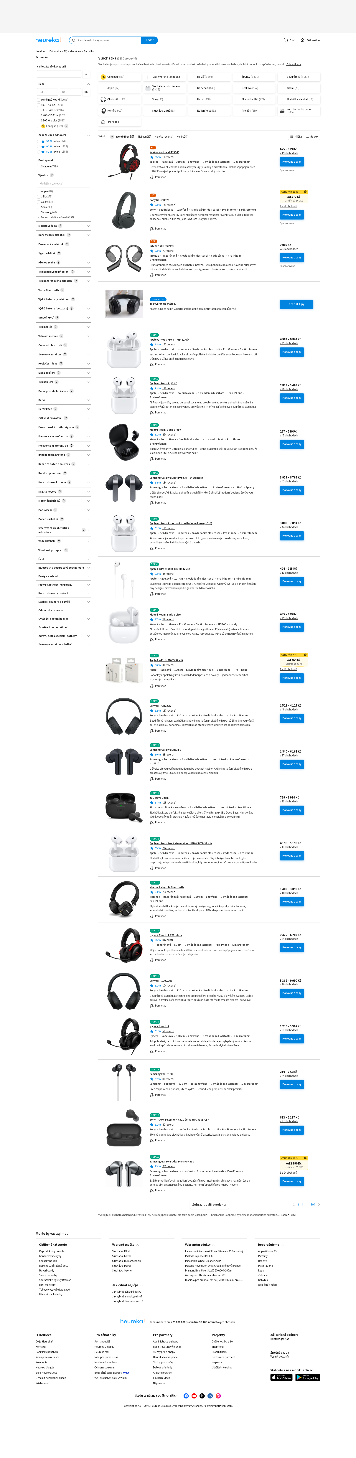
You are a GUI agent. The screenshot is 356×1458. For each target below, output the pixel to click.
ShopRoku (218, 1347)
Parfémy (263, 1256)
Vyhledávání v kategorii (51, 67)
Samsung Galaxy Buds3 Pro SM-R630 (172, 1162)
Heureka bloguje (45, 1368)
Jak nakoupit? (102, 1342)
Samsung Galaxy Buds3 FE (165, 750)
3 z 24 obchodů (288, 1173)
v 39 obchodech (289, 389)
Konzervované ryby (50, 1256)
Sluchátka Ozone (122, 1270)
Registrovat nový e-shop (167, 1347)
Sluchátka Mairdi (121, 1266)
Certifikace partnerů (223, 1357)
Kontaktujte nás (279, 1339)
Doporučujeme (268, 1245)
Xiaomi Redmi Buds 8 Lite (165, 615)
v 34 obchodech (289, 939)
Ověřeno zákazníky (222, 1342)
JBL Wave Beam (159, 798)
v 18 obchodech (289, 893)
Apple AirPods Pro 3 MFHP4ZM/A (169, 340)
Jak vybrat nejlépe (125, 1285)
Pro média (41, 1362)
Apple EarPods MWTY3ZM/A (166, 660)
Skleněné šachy (48, 1275)
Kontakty (41, 1347)
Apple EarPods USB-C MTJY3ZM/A (170, 569)
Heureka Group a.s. (161, 1406)
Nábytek (263, 1280)
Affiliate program (162, 1373)
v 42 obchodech (289, 482)
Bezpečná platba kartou (108, 1373)
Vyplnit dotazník (279, 1357)
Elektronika (55, 51)
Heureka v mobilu (104, 1347)
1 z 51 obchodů (288, 206)
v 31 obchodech (289, 1030)
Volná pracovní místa (47, 1357)
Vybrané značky (123, 1245)
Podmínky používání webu (218, 1406)
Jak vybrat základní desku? (127, 1292)
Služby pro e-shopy (164, 1352)
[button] (59, 74)
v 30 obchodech (289, 985)
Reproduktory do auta (52, 1251)
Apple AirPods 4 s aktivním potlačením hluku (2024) (181, 523)
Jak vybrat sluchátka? (163, 304)
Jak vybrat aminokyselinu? (127, 1297)
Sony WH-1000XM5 (161, 981)
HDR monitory (47, 1285)
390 (313, 1205)
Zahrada (263, 1275)
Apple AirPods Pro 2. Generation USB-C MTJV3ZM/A (181, 843)
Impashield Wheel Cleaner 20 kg (203, 1261)
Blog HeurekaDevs (46, 1373)
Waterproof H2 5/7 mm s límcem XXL (205, 1275)
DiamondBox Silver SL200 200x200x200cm (208, 1270)
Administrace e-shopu (165, 1342)
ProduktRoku (219, 1352)
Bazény (262, 1261)
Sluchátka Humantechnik (126, 1261)
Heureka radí (101, 1352)
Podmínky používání (47, 1352)
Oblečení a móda (267, 1285)
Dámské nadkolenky (50, 1295)
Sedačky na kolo (48, 1261)
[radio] (38, 141)
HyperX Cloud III (159, 1026)
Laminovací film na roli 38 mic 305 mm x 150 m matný (214, 1251)
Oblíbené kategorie (53, 1245)
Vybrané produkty (198, 1245)
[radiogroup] (63, 146)
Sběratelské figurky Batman (55, 1280)
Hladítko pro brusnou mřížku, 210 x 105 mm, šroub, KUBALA (214, 1280)
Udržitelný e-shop (222, 1368)
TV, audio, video (72, 51)
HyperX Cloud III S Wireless (166, 935)
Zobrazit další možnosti (54, 217)
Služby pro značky (163, 1362)
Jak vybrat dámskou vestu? (127, 1301)
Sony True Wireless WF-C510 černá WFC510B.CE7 (179, 1120)
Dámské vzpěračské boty (53, 1266)
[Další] (319, 1205)
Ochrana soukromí (104, 1368)
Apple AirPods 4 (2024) (163, 383)
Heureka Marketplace (165, 1357)
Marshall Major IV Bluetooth (167, 887)
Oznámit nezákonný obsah (51, 1378)
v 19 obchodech (289, 153)
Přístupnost (43, 1383)
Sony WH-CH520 (159, 200)
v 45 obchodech (289, 343)
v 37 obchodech (289, 756)
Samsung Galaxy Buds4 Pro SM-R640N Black (176, 478)
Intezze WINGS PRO (162, 246)
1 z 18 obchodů (288, 669)
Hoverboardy (46, 1270)
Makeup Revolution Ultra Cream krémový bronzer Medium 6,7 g (214, 1266)
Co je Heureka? (44, 1342)
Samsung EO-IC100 (161, 1074)
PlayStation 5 (265, 1266)
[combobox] (105, 40)
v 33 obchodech (289, 802)
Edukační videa (161, 1378)
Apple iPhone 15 (267, 1251)
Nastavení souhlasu (105, 1362)
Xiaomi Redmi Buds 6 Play (165, 430)
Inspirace (217, 1362)
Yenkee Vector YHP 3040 (164, 152)
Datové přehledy (162, 1368)
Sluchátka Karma (121, 1256)
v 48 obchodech (289, 710)
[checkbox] (38, 100)
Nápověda (159, 1383)
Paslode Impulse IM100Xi (199, 1256)
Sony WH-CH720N (160, 706)
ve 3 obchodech (289, 249)
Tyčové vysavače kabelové (54, 1290)
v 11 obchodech (289, 573)
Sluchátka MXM (121, 1251)
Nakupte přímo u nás (106, 1357)
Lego (261, 1270)
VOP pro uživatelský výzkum (110, 1378)
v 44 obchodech (289, 527)
